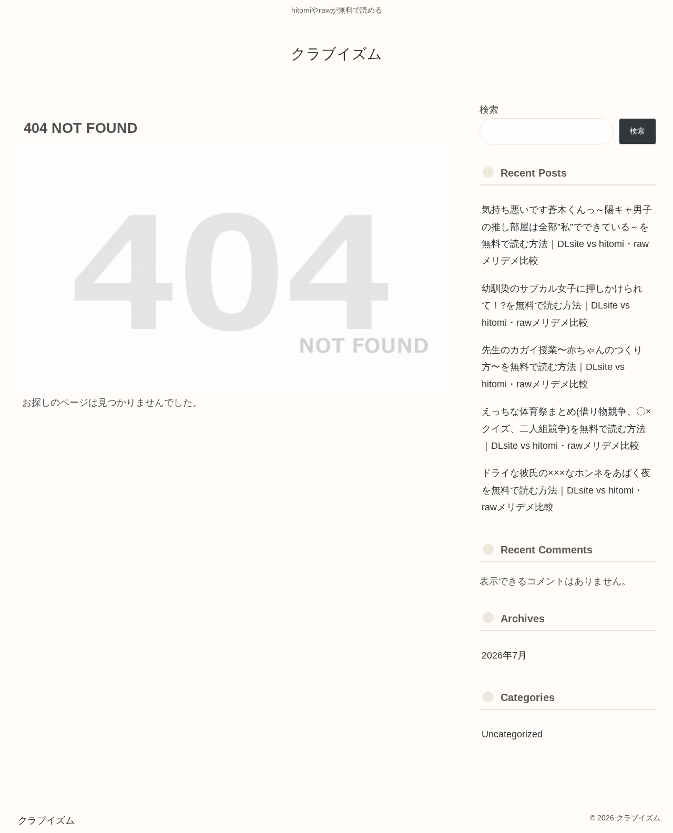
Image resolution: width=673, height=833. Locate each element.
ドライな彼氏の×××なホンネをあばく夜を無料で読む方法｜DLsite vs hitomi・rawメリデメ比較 (566, 490)
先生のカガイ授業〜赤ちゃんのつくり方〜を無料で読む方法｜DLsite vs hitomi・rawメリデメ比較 (562, 367)
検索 (489, 110)
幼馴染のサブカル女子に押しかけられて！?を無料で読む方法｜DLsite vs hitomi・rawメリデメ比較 (562, 305)
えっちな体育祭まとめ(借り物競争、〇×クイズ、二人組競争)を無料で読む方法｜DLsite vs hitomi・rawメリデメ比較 (566, 428)
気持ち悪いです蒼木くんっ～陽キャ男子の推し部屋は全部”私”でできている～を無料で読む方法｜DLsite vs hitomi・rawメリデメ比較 (567, 235)
